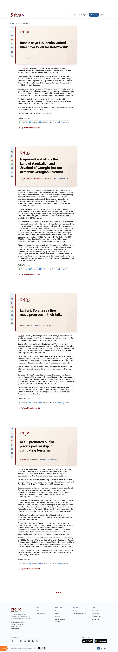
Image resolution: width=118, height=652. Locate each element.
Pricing (75, 611)
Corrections (57, 622)
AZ (102, 648)
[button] (12, 27)
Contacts (57, 616)
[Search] (70, 15)
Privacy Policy (96, 613)
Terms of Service (96, 611)
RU (105, 648)
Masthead (57, 613)
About (56, 611)
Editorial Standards (59, 619)
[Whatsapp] (12, 641)
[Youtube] (25, 641)
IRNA (21, 336)
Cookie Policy (95, 619)
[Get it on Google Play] (100, 641)
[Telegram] (29, 641)
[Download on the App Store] (87, 641)
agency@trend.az (15, 628)
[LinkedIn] (33, 641)
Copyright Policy (96, 616)
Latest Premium (40, 613)
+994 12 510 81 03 (16, 626)
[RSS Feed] (37, 641)
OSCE (21, 469)
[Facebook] (16, 641)
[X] (20, 641)
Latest (37, 611)
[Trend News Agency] (16, 609)
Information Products (79, 613)
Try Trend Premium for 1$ (30, 128)
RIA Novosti (23, 68)
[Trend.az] (17, 15)
